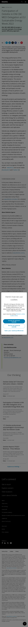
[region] (14, 313)
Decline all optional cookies (14, 326)
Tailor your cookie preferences (14, 330)
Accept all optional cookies (14, 321)
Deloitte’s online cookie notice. (17, 314)
